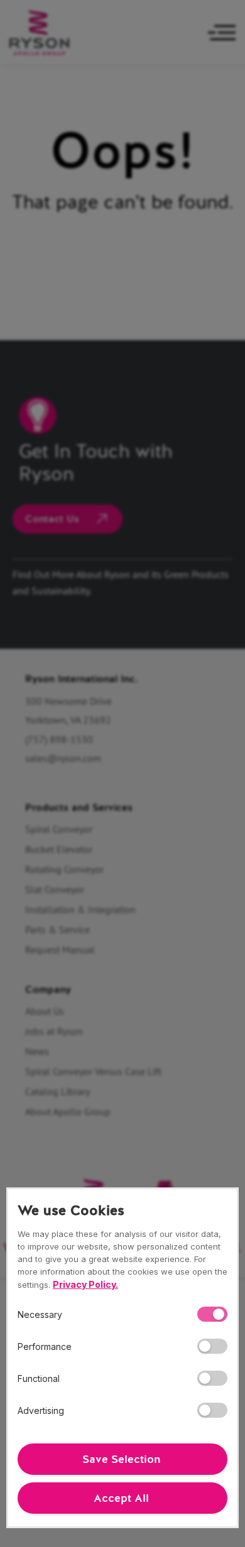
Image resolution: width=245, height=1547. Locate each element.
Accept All (121, 1498)
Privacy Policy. (85, 1284)
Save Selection (121, 1459)
